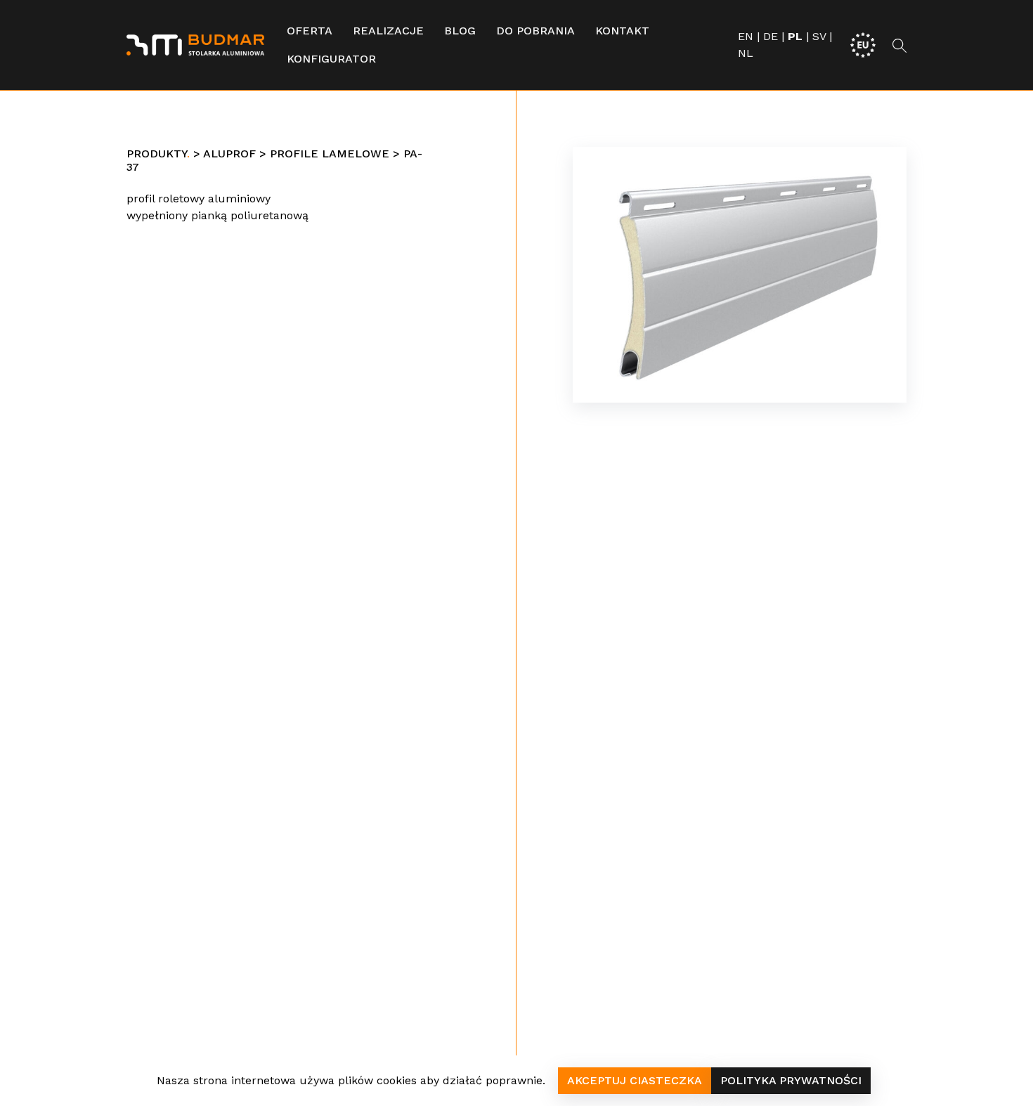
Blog (460, 30)
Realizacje (388, 30)
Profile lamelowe (329, 153)
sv (819, 36)
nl (745, 53)
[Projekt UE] (863, 44)
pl (795, 36)
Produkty (156, 153)
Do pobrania (535, 30)
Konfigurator (331, 58)
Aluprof (229, 153)
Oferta (309, 30)
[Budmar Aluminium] (195, 45)
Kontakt (622, 30)
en (745, 36)
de (770, 36)
